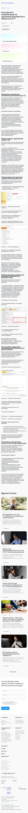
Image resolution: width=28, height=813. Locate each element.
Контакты (3, 724)
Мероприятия (5, 756)
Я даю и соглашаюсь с (10, 703)
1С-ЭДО (16, 734)
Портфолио (4, 746)
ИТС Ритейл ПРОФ (5, 738)
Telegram (15, 780)
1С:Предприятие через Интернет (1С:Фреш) (19, 731)
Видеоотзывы (4, 721)
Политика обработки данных (24, 608)
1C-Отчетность (18, 738)
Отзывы (3, 720)
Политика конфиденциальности (7, 804)
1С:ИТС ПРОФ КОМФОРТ (6, 734)
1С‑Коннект (17, 737)
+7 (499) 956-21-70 (8, 773)
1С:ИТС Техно (4, 742)
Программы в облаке (19, 722)
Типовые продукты (19, 720)
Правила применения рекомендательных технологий (11, 809)
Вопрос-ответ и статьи (6, 722)
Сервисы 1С (18, 728)
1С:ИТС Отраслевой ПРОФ (6, 740)
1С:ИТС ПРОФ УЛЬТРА (5, 737)
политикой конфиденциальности (9, 704)
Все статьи (13, 671)
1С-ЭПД (16, 739)
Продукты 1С (18, 717)
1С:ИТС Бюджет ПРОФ (5, 739)
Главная (3, 8)
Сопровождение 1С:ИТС (5, 728)
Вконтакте (3, 780)
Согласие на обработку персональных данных (10, 806)
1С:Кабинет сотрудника (20, 733)
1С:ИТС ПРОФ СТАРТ (5, 733)
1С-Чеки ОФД (18, 735)
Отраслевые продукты (19, 721)
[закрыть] (27, 608)
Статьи (8, 8)
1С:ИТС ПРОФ (4, 732)
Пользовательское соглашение (7, 807)
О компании (4, 717)
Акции (3, 753)
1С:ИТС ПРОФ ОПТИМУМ (6, 735)
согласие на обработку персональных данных (8, 702)
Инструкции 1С (6, 26)
